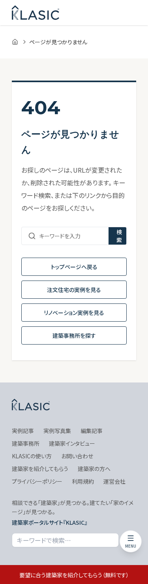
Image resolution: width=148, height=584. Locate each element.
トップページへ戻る (74, 267)
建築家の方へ (94, 469)
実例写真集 (57, 431)
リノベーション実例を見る (74, 312)
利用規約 (83, 481)
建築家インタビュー (72, 443)
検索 (119, 236)
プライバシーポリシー (37, 481)
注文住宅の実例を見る (74, 290)
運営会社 (114, 481)
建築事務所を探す (74, 335)
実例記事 (23, 431)
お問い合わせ (77, 456)
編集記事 (92, 431)
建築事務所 (25, 443)
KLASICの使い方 (32, 456)
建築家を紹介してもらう (40, 469)
